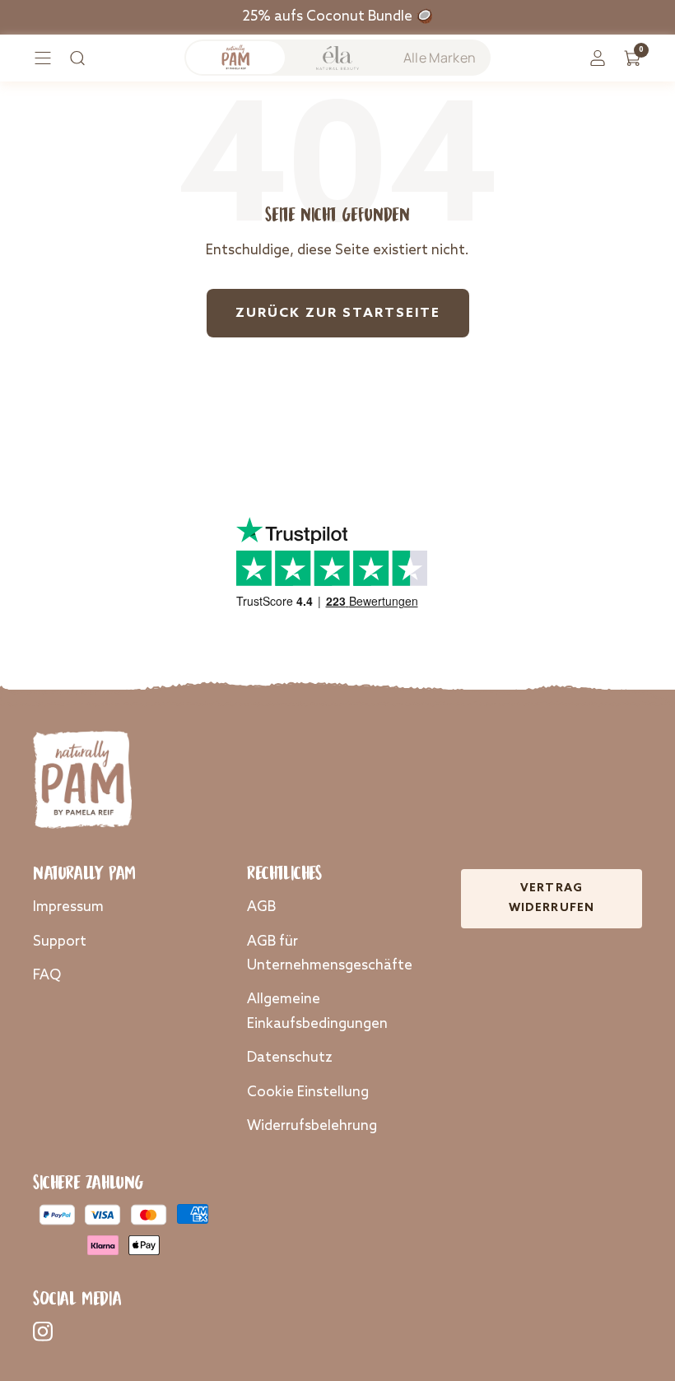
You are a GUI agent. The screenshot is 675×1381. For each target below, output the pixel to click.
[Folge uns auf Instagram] (43, 1331)
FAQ (47, 976)
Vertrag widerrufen (551, 898)
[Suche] (77, 58)
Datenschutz (290, 1058)
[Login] (598, 58)
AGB (261, 907)
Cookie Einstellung (308, 1093)
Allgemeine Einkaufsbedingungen (317, 1011)
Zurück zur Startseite (337, 313)
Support (59, 942)
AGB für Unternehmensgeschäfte (329, 954)
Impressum (68, 907)
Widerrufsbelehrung (312, 1126)
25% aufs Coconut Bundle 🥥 (337, 17)
